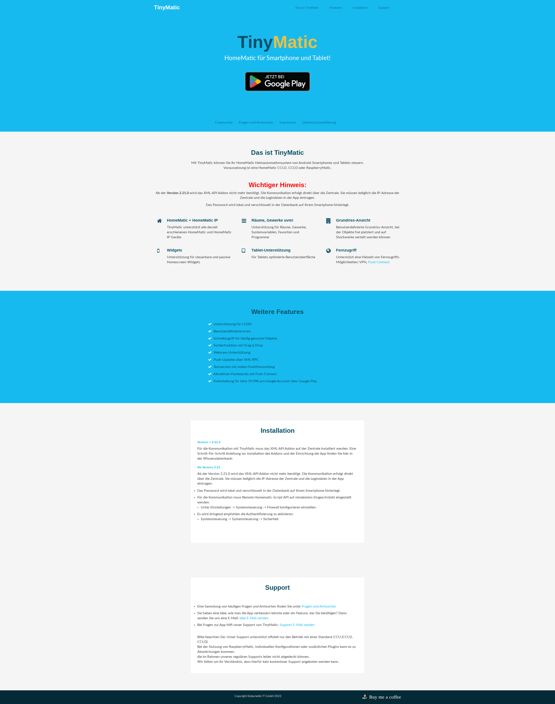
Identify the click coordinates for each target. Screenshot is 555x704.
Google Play (308, 381)
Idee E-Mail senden (254, 618)
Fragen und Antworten (256, 122)
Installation (360, 7)
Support (383, 7)
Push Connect (379, 262)
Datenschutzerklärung (319, 122)
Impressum (287, 122)
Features (336, 7)
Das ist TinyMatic (307, 7)
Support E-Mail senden (297, 625)
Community (224, 122)
